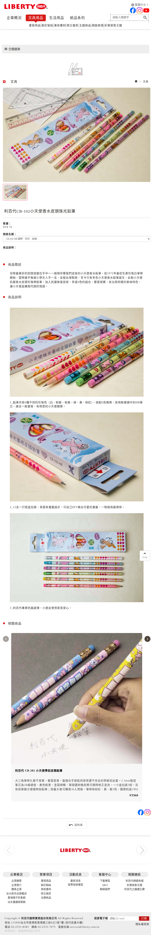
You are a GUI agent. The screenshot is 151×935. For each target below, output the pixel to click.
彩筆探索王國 (113, 25)
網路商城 (98, 25)
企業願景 (16, 880)
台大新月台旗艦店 (16, 893)
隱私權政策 (142, 924)
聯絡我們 (105, 889)
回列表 (76, 825)
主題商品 (85, 25)
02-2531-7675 (47, 926)
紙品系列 (77, 18)
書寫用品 (35, 25)
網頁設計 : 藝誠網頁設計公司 (22, 930)
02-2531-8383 (20, 926)
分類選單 (12, 49)
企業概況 (14, 18)
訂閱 (144, 918)
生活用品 (56, 18)
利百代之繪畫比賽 (134, 889)
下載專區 (105, 880)
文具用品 (35, 18)
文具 (145, 81)
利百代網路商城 (135, 880)
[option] (76, 135)
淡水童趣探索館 (17, 901)
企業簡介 (16, 885)
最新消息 (75, 880)
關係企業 (16, 889)
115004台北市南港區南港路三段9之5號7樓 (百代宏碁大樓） (48, 922)
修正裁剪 (72, 25)
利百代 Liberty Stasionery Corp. (25, 7)
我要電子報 (101, 918)
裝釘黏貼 (47, 25)
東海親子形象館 (17, 897)
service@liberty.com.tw (84, 926)
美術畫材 (60, 25)
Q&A (105, 885)
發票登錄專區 (75, 884)
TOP (144, 557)
